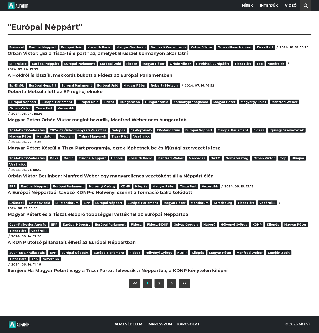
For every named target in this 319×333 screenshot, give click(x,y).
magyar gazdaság (131, 47)
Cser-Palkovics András (27, 224)
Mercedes (197, 158)
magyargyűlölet (253, 102)
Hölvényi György (102, 186)
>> (184, 283)
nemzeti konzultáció (168, 47)
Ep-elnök (16, 85)
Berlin (69, 158)
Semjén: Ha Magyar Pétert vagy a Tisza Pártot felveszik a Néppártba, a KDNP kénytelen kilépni (118, 270)
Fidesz (131, 64)
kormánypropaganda (190, 102)
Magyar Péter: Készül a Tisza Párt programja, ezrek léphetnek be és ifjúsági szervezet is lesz (114, 148)
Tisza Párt (265, 47)
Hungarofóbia (156, 102)
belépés (118, 130)
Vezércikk (276, 64)
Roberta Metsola (164, 85)
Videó (291, 5)
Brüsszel (16, 47)
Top (259, 64)
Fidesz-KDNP (157, 224)
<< (135, 283)
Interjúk (269, 5)
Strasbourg (223, 203)
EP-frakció (18, 64)
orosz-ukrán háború (234, 47)
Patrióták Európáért (212, 64)
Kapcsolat (188, 324)
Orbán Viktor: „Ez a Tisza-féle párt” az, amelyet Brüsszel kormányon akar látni (98, 53)
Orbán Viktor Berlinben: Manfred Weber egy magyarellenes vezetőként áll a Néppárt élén (111, 176)
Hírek (247, 5)
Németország (237, 158)
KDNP (125, 186)
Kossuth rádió (99, 47)
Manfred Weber (284, 102)
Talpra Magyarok (92, 136)
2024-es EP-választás (27, 130)
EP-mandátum (168, 130)
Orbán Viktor (201, 47)
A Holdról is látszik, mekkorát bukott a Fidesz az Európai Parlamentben (90, 75)
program (67, 136)
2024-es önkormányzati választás (78, 130)
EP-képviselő (141, 130)
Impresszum (160, 324)
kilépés (141, 186)
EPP (12, 186)
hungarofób (130, 102)
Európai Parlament (79, 64)
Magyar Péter (153, 64)
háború (117, 158)
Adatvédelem (128, 324)
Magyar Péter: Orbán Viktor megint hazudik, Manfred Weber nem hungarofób (97, 119)
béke (54, 158)
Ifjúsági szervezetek (287, 130)
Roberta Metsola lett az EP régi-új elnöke (55, 91)
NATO (215, 158)
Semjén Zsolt (279, 253)
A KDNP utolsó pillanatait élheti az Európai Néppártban (72, 242)
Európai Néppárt (42, 47)
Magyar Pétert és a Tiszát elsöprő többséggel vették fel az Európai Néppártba (98, 214)
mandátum (45, 136)
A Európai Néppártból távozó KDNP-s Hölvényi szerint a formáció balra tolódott (100, 192)
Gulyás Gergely (186, 224)
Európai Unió (71, 47)
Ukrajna (298, 158)
